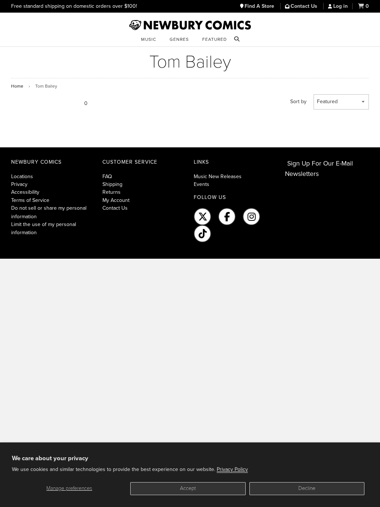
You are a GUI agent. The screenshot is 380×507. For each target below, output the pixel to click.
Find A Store (260, 6)
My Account (116, 200)
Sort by (298, 101)
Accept (188, 488)
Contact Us (305, 6)
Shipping (112, 184)
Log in (340, 6)
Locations (22, 176)
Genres (179, 39)
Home (17, 86)
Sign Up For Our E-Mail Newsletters (319, 169)
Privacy (19, 184)
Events (201, 184)
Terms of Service (30, 200)
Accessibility (25, 192)
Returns (111, 192)
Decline (306, 488)
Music (148, 39)
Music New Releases (218, 176)
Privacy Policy (232, 469)
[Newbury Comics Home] (190, 25)
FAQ (107, 176)
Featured (214, 39)
